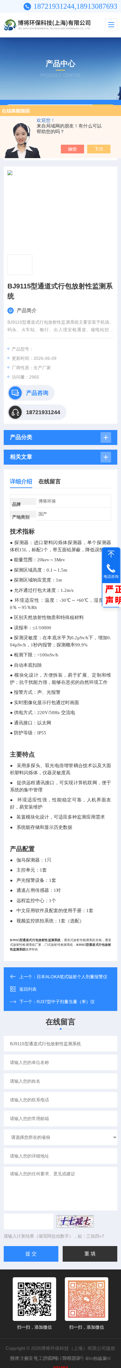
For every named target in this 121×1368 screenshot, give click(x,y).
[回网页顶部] (111, 554)
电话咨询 (111, 576)
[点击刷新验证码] (75, 1221)
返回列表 (28, 989)
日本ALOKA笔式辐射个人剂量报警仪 (72, 976)
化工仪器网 (45, 1358)
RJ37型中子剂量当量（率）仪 (66, 1001)
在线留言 (49, 481)
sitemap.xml (98, 1358)
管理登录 (71, 1358)
